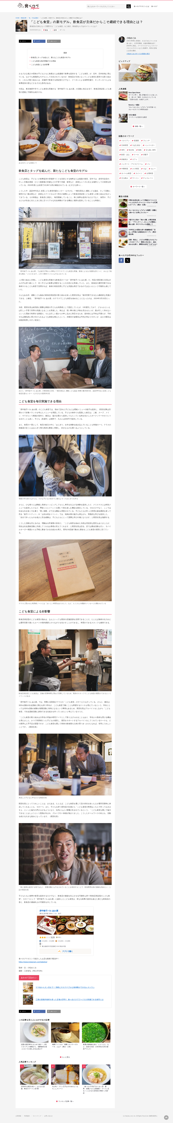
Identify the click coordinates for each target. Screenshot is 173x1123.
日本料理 (124, 145)
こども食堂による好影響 (40, 65)
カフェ (134, 159)
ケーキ (136, 155)
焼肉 (139, 150)
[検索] (128, 6)
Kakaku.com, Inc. (130, 1116)
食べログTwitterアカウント (127, 260)
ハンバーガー (150, 145)
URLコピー (53, 41)
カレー (153, 169)
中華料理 (124, 169)
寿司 (123, 150)
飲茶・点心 (125, 155)
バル (63, 30)
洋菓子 (145, 155)
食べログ (154, 6)
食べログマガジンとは (141, 6)
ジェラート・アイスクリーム (132, 164)
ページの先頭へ (166, 1117)
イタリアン (125, 141)
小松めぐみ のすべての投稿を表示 (138, 54)
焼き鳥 (131, 150)
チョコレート (148, 178)
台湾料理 (149, 173)
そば (144, 169)
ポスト (24, 41)
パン (148, 164)
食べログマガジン (28, 6)
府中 (55, 30)
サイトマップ (37, 1116)
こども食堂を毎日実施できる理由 (43, 61)
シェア (38, 41)
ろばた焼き (136, 145)
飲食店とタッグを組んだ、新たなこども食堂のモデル (51, 57)
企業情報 (18, 1116)
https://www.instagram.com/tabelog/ (33, 962)
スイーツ (139, 173)
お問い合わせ (48, 1116)
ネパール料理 (126, 173)
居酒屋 (136, 141)
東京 (46, 30)
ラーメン (135, 178)
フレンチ (146, 141)
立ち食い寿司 (151, 150)
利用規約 (27, 1116)
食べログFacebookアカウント (121, 260)
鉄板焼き (124, 159)
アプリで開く (56, 951)
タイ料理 (135, 169)
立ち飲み (124, 178)
